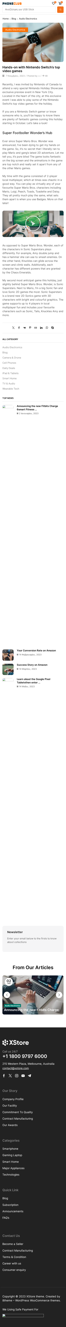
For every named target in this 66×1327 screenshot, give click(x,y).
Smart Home (9, 378)
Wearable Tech (10, 388)
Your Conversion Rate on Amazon (36, 650)
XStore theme (35, 1296)
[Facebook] (19, 328)
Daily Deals (8, 368)
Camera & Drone (11, 357)
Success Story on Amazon (32, 664)
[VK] (24, 328)
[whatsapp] (47, 328)
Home (6, 18)
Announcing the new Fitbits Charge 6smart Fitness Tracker (31, 1010)
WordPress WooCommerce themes (37, 1300)
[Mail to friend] (35, 328)
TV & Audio (8, 383)
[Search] (60, 9)
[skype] (52, 328)
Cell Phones (9, 362)
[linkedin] (41, 328)
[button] (54, 3)
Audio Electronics (28, 18)
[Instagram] (16, 1075)
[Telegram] (29, 1075)
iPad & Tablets (10, 373)
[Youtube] (23, 1075)
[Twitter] (14, 328)
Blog (14, 18)
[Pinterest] (30, 328)
